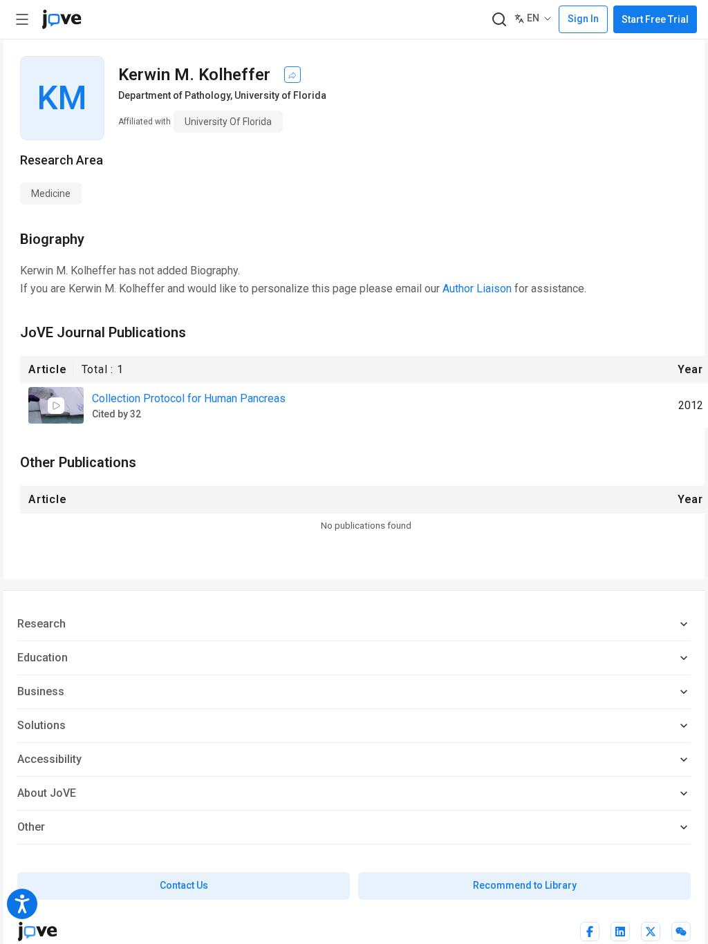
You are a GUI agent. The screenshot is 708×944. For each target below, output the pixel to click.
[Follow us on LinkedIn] (620, 931)
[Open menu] (22, 19)
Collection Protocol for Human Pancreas (189, 398)
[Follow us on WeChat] (681, 931)
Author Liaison (477, 288)
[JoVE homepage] (37, 931)
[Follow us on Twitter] (650, 931)
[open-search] (499, 20)
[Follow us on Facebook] (589, 931)
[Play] (56, 405)
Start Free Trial (655, 19)
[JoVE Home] (61, 19)
